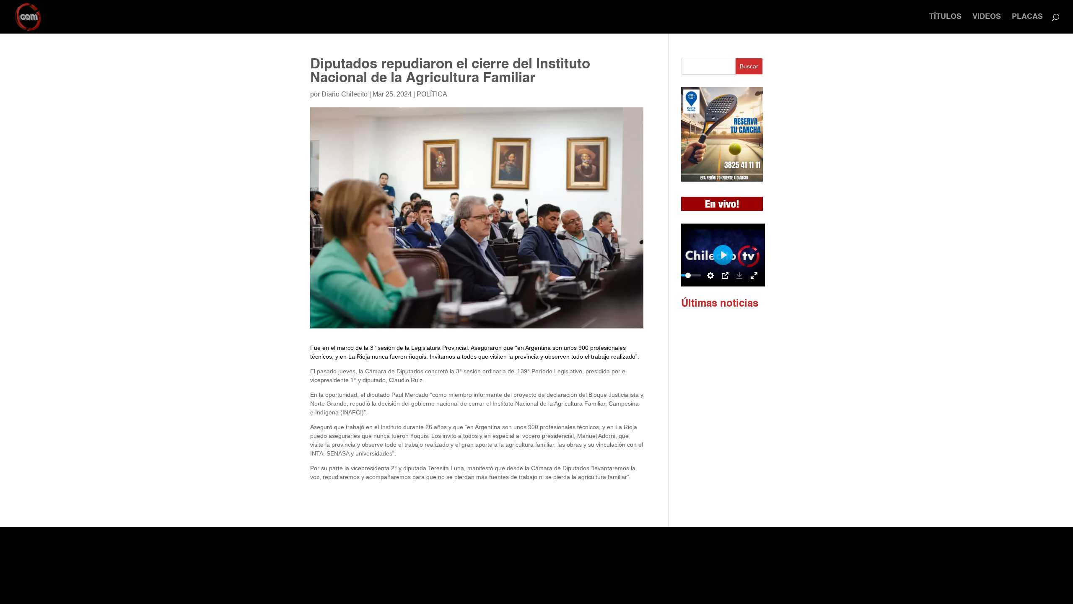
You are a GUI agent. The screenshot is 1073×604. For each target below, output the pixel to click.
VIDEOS (986, 17)
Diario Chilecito (344, 94)
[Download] (739, 275)
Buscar (749, 66)
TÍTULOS (945, 17)
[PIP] (725, 275)
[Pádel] (722, 179)
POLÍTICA (432, 94)
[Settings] (710, 275)
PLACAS (1027, 17)
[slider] (688, 275)
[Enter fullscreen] (754, 275)
